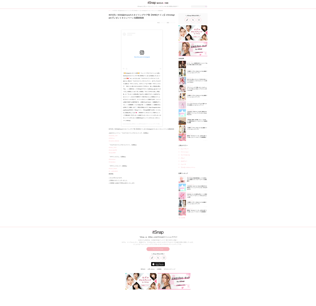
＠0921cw (112, 138)
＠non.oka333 (113, 150)
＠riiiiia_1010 (112, 147)
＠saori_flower (113, 168)
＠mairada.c (112, 162)
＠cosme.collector (114, 141)
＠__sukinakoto (113, 171)
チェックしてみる (158, 249)
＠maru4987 (112, 152)
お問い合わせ (151, 269)
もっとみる (182, 217)
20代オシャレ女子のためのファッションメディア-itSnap (146, 123)
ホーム (110, 10)
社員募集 (159, 269)
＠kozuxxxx (112, 159)
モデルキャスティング (169, 269)
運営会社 (143, 269)
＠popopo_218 (113, 135)
